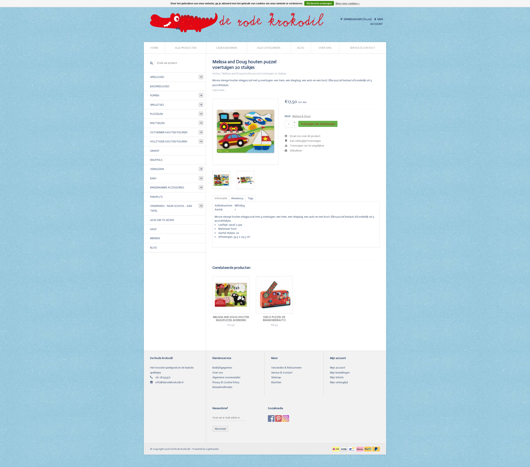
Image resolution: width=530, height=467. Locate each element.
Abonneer (220, 428)
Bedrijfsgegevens (222, 367)
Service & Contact (362, 47)
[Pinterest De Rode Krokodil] (278, 418)
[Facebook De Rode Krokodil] (271, 418)
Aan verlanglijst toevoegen (305, 140)
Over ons (325, 47)
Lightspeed (212, 449)
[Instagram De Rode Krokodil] (285, 418)
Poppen (154, 95)
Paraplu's (156, 196)
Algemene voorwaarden (226, 377)
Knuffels (156, 159)
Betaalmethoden (222, 387)
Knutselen (157, 123)
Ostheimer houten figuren (168, 132)
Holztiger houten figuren (168, 141)
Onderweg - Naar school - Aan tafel (171, 208)
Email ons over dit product (304, 136)
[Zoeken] (151, 63)
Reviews (237, 198)
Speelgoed (157, 77)
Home (154, 47)
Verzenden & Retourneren (286, 367)
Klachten (276, 382)
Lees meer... (219, 90)
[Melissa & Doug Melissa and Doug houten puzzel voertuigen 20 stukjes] (245, 132)
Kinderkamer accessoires (167, 187)
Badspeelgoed (159, 86)
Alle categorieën (268, 47)
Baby (153, 178)
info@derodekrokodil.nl (169, 382)
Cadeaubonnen (226, 47)
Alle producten (185, 47)
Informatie (221, 198)
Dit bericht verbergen (319, 3)
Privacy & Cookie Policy (225, 382)
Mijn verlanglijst (339, 382)
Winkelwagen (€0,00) (357, 19)
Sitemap (276, 377)
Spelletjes (157, 104)
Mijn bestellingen (340, 372)
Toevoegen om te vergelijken (306, 145)
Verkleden (157, 169)
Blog (300, 47)
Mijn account (337, 367)
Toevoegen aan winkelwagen (318, 123)
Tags (250, 198)
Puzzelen (156, 113)
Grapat (155, 150)
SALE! (153, 229)
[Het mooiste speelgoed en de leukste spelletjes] (238, 21)
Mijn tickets (336, 377)
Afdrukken (295, 150)
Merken (155, 238)
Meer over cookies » (348, 3)
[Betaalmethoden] (336, 448)
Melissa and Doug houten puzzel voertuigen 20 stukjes (254, 73)
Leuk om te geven (162, 220)
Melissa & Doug (301, 116)
